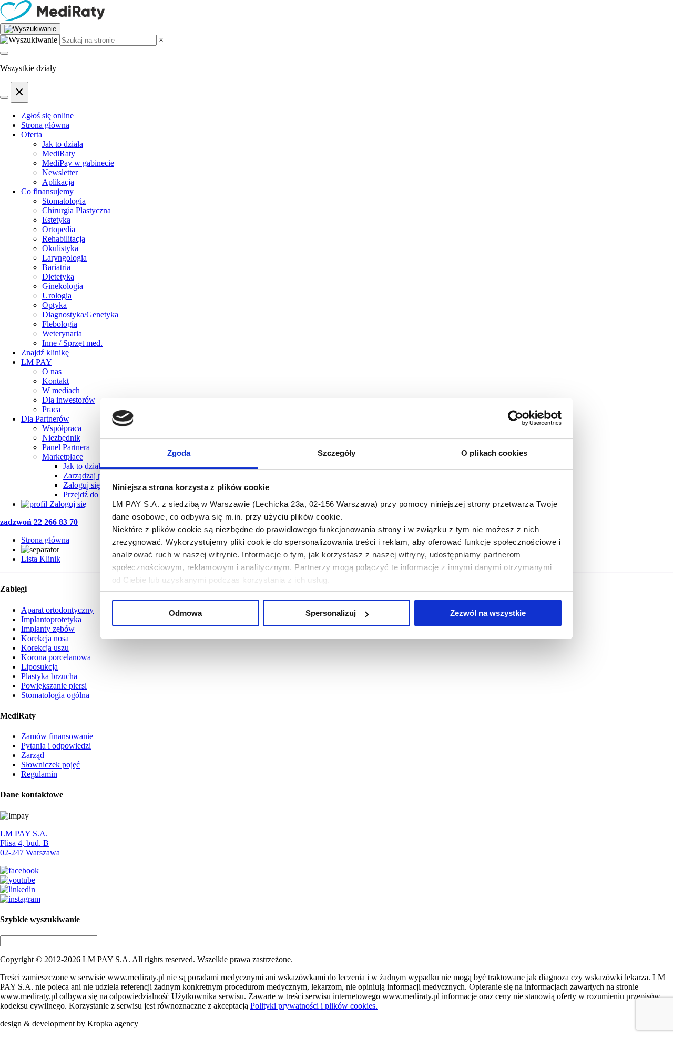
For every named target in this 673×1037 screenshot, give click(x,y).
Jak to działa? (85, 466)
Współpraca (61, 428)
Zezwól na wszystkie (488, 613)
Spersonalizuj (330, 613)
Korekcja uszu (45, 647)
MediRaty (58, 153)
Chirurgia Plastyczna (76, 210)
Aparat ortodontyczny (57, 609)
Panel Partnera (66, 447)
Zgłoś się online (47, 115)
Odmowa (185, 613)
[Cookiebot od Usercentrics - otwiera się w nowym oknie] (516, 418)
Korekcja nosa (45, 638)
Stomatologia (64, 200)
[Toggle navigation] (4, 53)
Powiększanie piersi (54, 685)
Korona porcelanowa (56, 657)
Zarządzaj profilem (94, 475)
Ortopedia (58, 229)
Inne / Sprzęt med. (72, 342)
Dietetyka (58, 276)
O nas (52, 371)
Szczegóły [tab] (337, 452)
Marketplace (62, 456)
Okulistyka (60, 248)
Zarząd (32, 755)
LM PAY (36, 361)
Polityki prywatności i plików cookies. (314, 1005)
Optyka (54, 305)
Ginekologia (62, 286)
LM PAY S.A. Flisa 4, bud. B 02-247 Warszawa (30, 843)
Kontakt (55, 380)
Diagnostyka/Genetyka (80, 314)
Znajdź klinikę (45, 352)
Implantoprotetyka (51, 619)
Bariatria (56, 267)
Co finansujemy (47, 191)
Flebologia (59, 324)
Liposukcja (39, 666)
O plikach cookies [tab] (494, 452)
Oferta (31, 134)
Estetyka (56, 219)
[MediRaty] (336, 11)
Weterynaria (62, 333)
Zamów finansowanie (57, 736)
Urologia (57, 295)
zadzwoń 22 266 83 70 (39, 521)
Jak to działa (62, 143)
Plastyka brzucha (49, 676)
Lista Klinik (40, 558)
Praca (51, 409)
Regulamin (39, 774)
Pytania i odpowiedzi (56, 745)
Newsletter (60, 172)
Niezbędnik (61, 437)
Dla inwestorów (68, 399)
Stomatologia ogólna (55, 695)
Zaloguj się (81, 485)
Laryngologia (64, 257)
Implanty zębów (48, 628)
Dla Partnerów (45, 418)
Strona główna (45, 125)
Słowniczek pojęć (50, 764)
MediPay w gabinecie (78, 162)
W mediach (61, 390)
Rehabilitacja (63, 238)
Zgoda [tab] (179, 452)
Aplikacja (58, 181)
